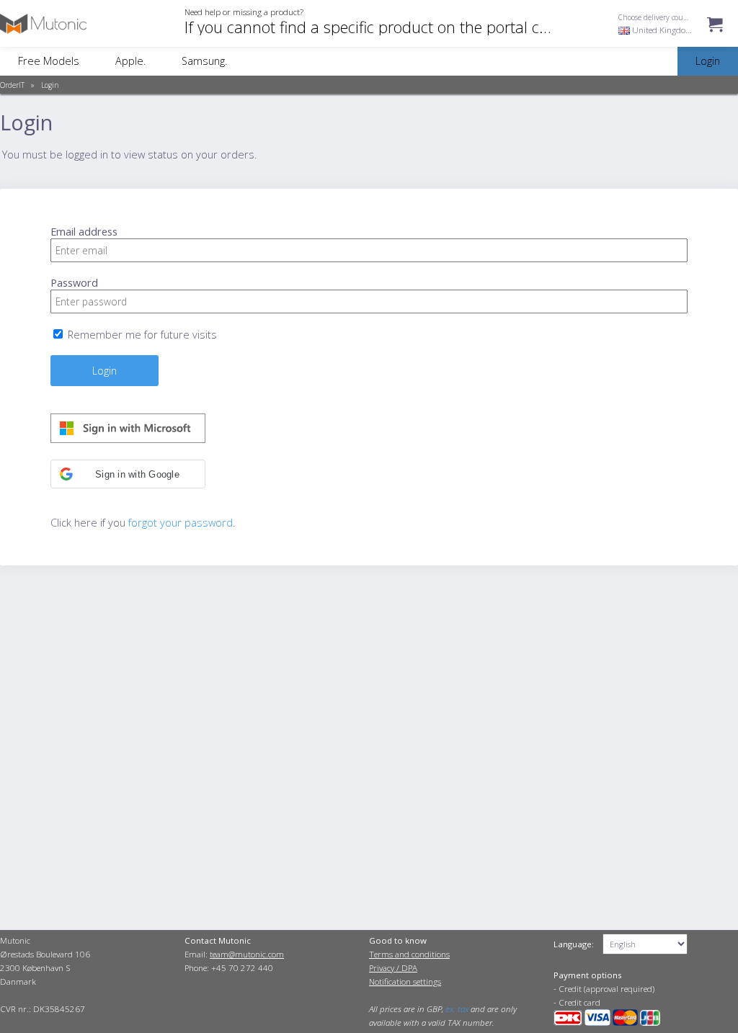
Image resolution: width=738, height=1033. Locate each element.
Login (50, 85)
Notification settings (405, 981)
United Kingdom (661, 29)
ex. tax (456, 1008)
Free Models (48, 61)
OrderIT (12, 85)
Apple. (130, 61)
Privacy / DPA (393, 967)
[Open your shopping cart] (715, 38)
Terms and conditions (409, 954)
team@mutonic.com (247, 954)
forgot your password (180, 522)
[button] (127, 474)
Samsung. (204, 61)
